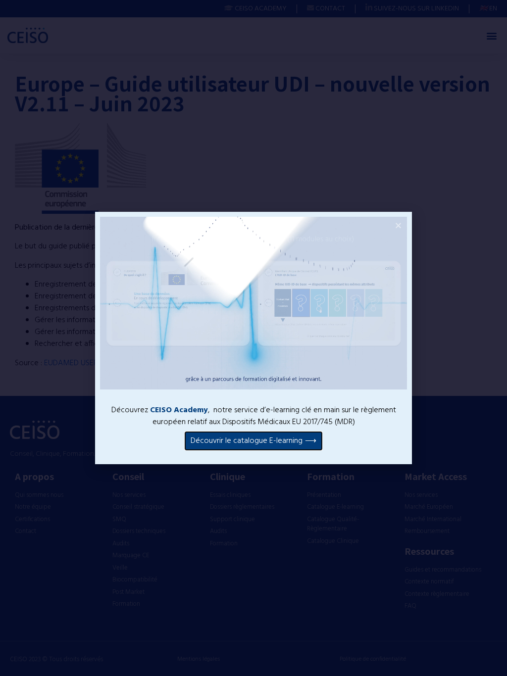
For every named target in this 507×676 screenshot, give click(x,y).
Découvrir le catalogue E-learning (247, 441)
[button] (398, 225)
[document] (253, 338)
